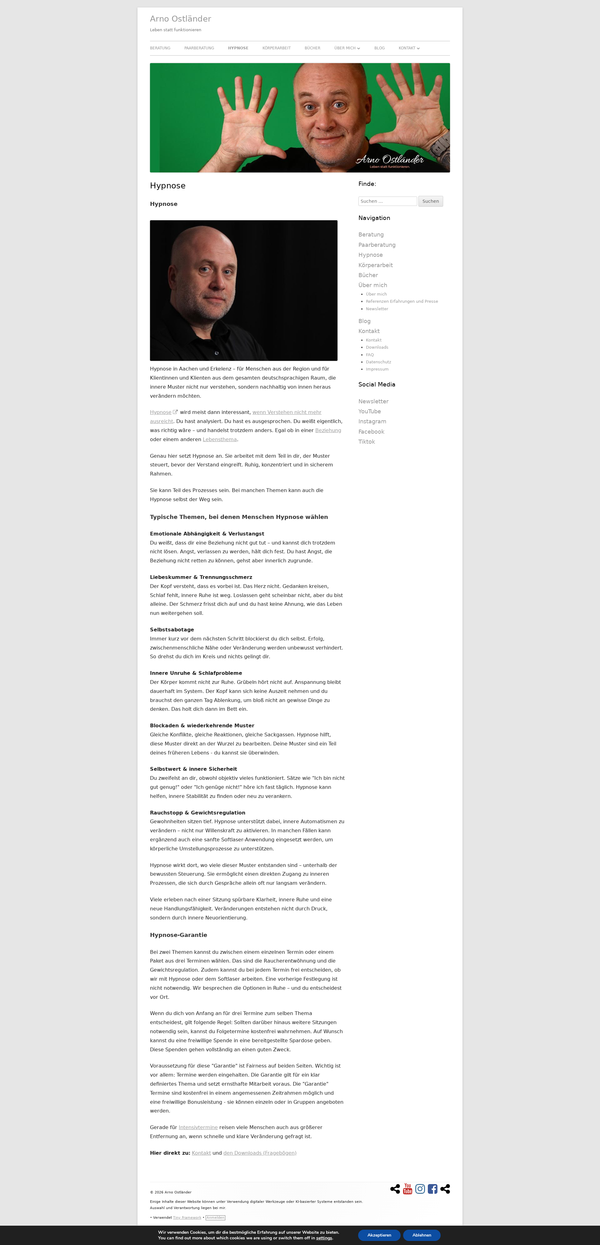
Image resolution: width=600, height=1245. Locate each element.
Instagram (372, 421)
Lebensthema (220, 439)
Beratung (160, 48)
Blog (379, 48)
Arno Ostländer (180, 18)
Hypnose (238, 48)
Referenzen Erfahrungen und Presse (402, 301)
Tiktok (366, 441)
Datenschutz (378, 362)
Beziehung (328, 430)
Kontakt (407, 48)
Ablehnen (421, 1235)
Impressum (377, 369)
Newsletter (377, 308)
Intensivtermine (198, 1127)
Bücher (312, 48)
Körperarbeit (276, 48)
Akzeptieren (379, 1235)
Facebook (371, 431)
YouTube (369, 411)
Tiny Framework (187, 1218)
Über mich (345, 48)
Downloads (377, 347)
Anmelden (215, 1218)
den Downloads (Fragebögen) (260, 1153)
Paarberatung (199, 48)
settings (324, 1238)
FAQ (370, 354)
